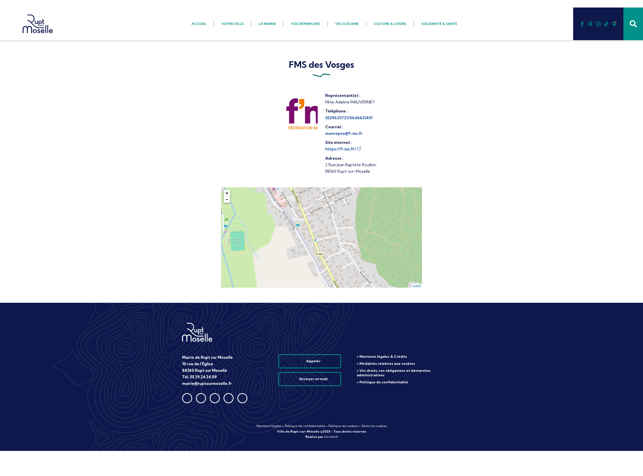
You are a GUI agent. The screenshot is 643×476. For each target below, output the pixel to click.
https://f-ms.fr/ (340, 149)
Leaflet (416, 286)
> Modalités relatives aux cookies (386, 363)
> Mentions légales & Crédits (382, 356)
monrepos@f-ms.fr (343, 133)
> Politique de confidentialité (382, 382)
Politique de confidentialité (305, 426)
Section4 (331, 437)
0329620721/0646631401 (348, 117)
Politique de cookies (343, 426)
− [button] (227, 199)
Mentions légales (269, 426)
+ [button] (227, 193)
